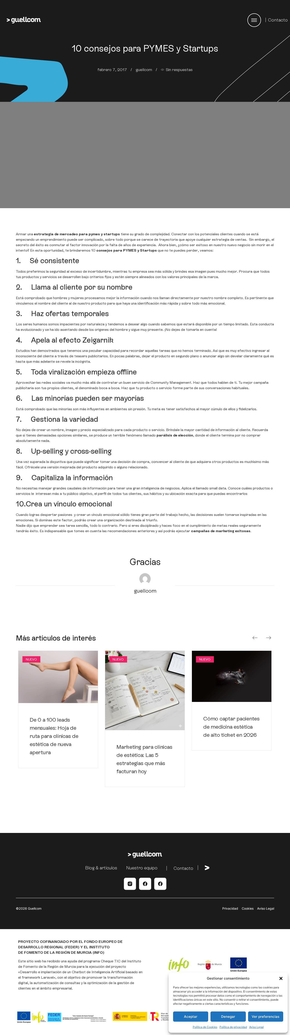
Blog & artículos (101, 867)
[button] (281, 978)
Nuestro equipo (141, 867)
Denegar (228, 1016)
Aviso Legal (256, 1027)
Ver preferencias (265, 1016)
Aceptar (190, 1016)
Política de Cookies (205, 1027)
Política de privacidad (233, 1027)
